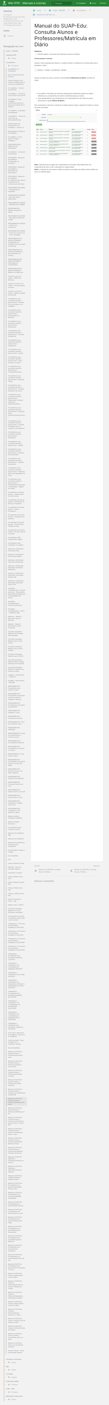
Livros (94, 3)
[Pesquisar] (54, 3)
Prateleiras (82, 3)
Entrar (104, 3)
